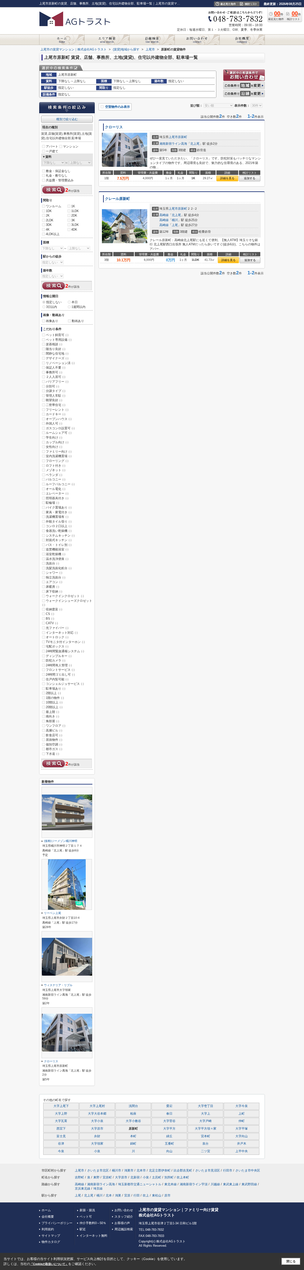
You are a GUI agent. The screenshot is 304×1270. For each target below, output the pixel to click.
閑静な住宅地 (57, 353)
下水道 (52, 754)
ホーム (46, 1210)
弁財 (97, 1136)
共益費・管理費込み (60, 180)
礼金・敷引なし (56, 175)
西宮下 (61, 1128)
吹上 (146, 1195)
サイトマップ (51, 1235)
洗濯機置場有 (57, 517)
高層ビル (54, 730)
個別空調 (54, 744)
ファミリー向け (58, 451)
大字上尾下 (61, 1106)
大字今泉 (241, 1106)
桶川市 (116, 1170)
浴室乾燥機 (55, 554)
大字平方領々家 (205, 1128)
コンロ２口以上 (58, 526)
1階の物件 (55, 698)
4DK (74, 229)
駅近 (83, 1229)
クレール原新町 (117, 199)
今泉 (61, 1151)
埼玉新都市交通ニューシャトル (139, 1184)
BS (50, 618)
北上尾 (195, 143)
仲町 (241, 1121)
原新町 (182, 137)
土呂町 (156, 1177)
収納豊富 (54, 609)
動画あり (78, 321)
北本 (109, 1195)
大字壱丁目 (205, 1106)
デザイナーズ (57, 358)
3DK (49, 225)
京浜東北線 (82, 1188)
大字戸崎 (205, 1121)
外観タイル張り (58, 521)
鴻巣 (118, 1195)
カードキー (55, 414)
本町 (133, 1136)
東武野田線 (249, 1184)
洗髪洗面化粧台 (58, 568)
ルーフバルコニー (60, 484)
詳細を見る (227, 178)
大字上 (205, 1113)
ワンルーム (53, 206)
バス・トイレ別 (58, 545)
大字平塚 (241, 1128)
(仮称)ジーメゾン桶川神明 (60, 841)
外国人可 (54, 423)
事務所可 (54, 372)
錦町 (133, 1143)
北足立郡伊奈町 (160, 1170)
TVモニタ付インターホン (65, 642)
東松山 (156, 1195)
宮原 (127, 1195)
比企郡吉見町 (183, 1170)
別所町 (169, 1177)
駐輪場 (52, 502)
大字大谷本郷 (97, 1113)
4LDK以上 (53, 234)
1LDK (75, 211)
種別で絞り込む (67, 119)
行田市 (227, 1170)
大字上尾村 (97, 1106)
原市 (167, 1195)
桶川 (175, 220)
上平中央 (241, 1151)
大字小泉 (97, 1121)
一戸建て (52, 151)
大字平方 (169, 1128)
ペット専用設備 (58, 339)
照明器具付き (57, 498)
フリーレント (57, 409)
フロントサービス (60, 670)
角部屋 (52, 721)
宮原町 (107, 1177)
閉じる (291, 1261)
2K (48, 215)
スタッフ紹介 (123, 1216)
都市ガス (54, 749)
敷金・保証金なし (58, 171)
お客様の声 (122, 1223)
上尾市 (173, 137)
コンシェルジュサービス (65, 684)
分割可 (52, 386)
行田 (136, 1195)
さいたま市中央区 (247, 1170)
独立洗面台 (55, 577)
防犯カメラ (55, 660)
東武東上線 (230, 1184)
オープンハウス (58, 419)
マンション (70, 146)
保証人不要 (55, 367)
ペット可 (86, 1216)
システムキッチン (60, 535)
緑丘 (169, 1136)
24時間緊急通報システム (65, 651)
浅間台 (133, 1106)
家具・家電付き (58, 512)
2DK (74, 215)
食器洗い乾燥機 (58, 531)
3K (73, 220)
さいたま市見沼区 (207, 1170)
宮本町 (205, 1136)
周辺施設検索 (123, 1229)
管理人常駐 (55, 395)
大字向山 (241, 1136)
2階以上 (53, 693)
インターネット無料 (93, 1235)
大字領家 (97, 1143)
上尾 (175, 225)
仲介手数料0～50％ (93, 1223)
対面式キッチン (58, 540)
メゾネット (55, 470)
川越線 (215, 1184)
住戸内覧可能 (57, 679)
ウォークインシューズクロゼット (67, 603)
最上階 (52, 712)
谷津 (61, 1143)
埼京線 (98, 1188)
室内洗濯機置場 (58, 456)
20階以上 (54, 707)
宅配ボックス (57, 646)
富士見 (61, 1136)
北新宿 (135, 1177)
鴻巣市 (128, 1170)
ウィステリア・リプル (58, 985)
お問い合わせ (123, 1210)
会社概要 (48, 1216)
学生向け (54, 437)
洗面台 (52, 563)
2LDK (49, 220)
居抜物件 (54, 739)
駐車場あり (55, 688)
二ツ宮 (205, 1151)
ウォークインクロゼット (65, 596)
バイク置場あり (58, 507)
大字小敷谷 (133, 1121)
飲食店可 (54, 735)
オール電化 (55, 489)
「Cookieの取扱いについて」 (49, 1264)
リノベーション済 (60, 363)
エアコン (54, 582)
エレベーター (57, 493)
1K (73, 206)
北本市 (141, 1170)
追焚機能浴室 (57, 549)
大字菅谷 (169, 1121)
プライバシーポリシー (57, 1223)
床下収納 (54, 591)
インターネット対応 (62, 632)
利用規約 (48, 1229)
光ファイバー (57, 628)
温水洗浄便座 (57, 559)
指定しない (54, 302)
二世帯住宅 (55, 405)
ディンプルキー (58, 656)
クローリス (114, 127)
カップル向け (57, 442)
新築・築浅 (87, 1210)
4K (48, 229)
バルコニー (55, 479)
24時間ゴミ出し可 (60, 674)
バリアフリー (57, 381)
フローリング (57, 461)
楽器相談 (54, 344)
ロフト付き (55, 465)
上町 (241, 1113)
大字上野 (61, 1113)
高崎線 (164, 215)
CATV (52, 623)
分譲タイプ (55, 391)
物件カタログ (51, 1242)
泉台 (205, 1143)
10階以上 (54, 702)
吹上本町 (183, 1177)
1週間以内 (78, 307)
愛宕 (169, 1106)
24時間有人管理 (59, 665)
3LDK (75, 225)
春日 (169, 1113)
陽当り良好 (55, 349)
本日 (74, 302)
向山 (169, 1151)
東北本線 (170, 1184)
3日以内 (51, 307)
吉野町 (79, 1177)
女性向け (54, 447)
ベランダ (54, 475)
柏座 (133, 1113)
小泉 (97, 1151)
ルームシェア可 (58, 433)
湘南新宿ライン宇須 (194, 1184)
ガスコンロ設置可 (60, 428)
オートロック (57, 637)
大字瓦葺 (61, 1121)
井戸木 (241, 1143)
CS (50, 614)
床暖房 (52, 586)
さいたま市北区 (98, 1170)
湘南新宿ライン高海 (173, 143)
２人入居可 (55, 377)
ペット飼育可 (57, 335)
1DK (49, 211)
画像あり (52, 321)
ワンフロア (55, 725)
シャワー (54, 572)
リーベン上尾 (52, 913)
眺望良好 (54, 400)
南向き (52, 716)
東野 (96, 1177)
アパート (52, 146)
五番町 (169, 1143)
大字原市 (97, 1128)
